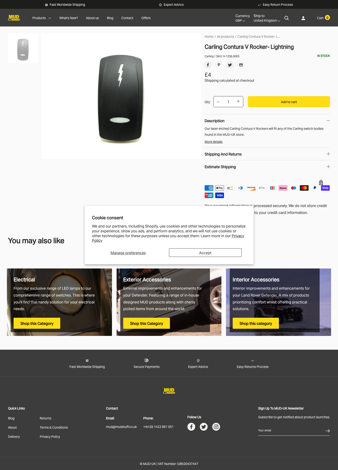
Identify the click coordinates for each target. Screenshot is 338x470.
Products (39, 17)
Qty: (208, 101)
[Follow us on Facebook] (191, 428)
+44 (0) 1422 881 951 (158, 426)
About (12, 427)
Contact (127, 17)
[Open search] (286, 18)
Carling (209, 56)
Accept (205, 252)
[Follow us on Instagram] (216, 428)
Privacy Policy (50, 436)
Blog (110, 17)
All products (225, 36)
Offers (146, 17)
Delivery (14, 436)
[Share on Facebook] (208, 66)
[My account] (303, 18)
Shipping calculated (220, 80)
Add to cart (289, 101)
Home (209, 36)
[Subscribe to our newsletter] (327, 430)
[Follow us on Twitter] (204, 428)
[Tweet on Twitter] (230, 66)
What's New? (68, 17)
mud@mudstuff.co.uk (121, 426)
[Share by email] (241, 64)
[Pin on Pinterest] (219, 64)
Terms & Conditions (54, 427)
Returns (45, 417)
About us (92, 17)
